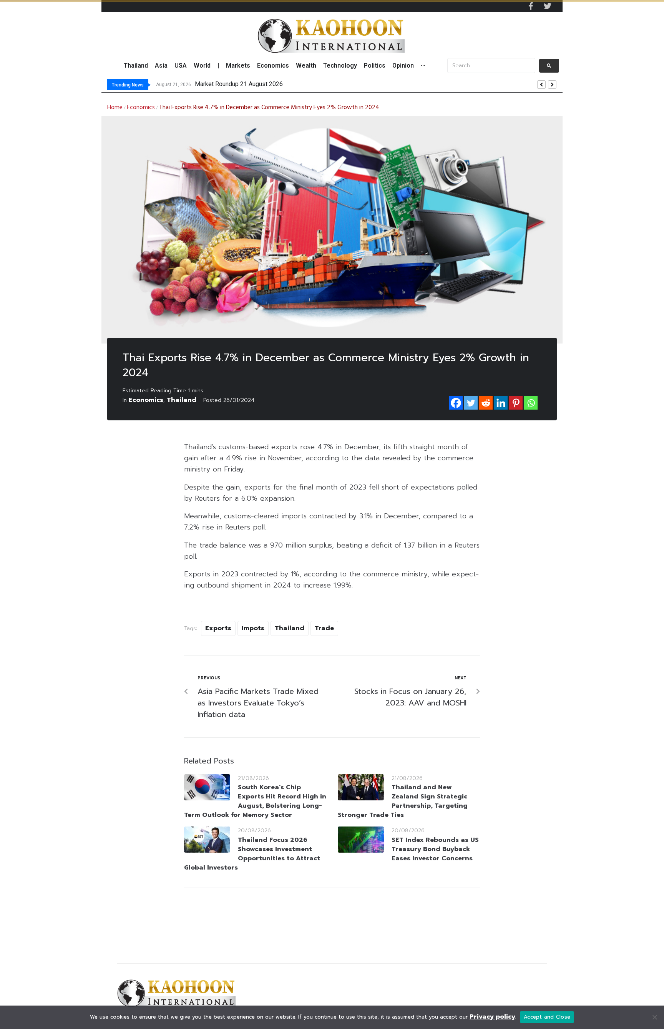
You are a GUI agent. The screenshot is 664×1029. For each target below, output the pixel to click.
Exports (218, 628)
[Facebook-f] (531, 6)
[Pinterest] (516, 403)
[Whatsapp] (531, 403)
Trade (324, 628)
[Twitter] (547, 6)
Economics (141, 107)
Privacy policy (492, 1016)
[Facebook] (456, 403)
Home (115, 107)
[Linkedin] (501, 403)
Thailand (181, 400)
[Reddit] (486, 403)
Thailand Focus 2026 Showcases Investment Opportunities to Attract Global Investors (252, 853)
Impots (253, 628)
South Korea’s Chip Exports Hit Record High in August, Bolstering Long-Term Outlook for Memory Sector (255, 801)
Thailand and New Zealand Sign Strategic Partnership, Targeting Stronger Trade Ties (403, 801)
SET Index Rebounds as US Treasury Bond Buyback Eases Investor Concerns (435, 849)
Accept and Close (547, 1017)
